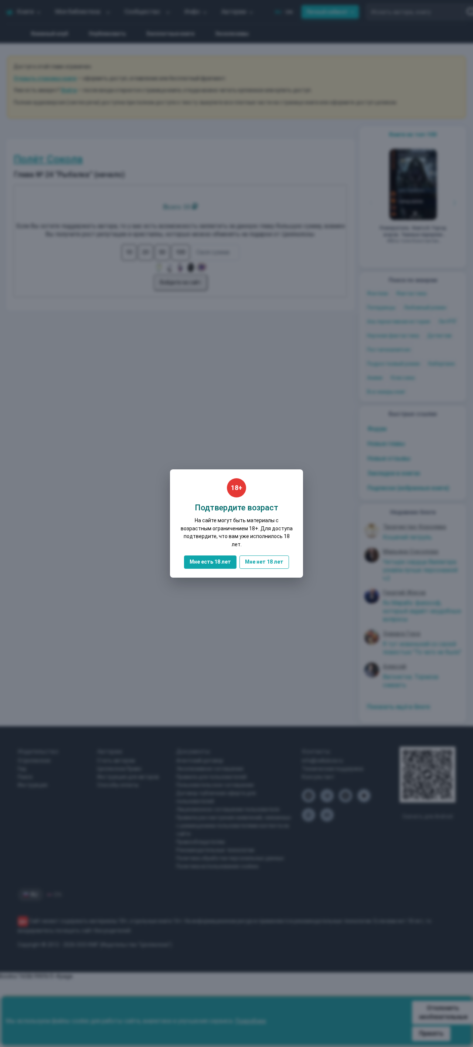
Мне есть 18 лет (210, 562)
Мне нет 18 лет (264, 562)
